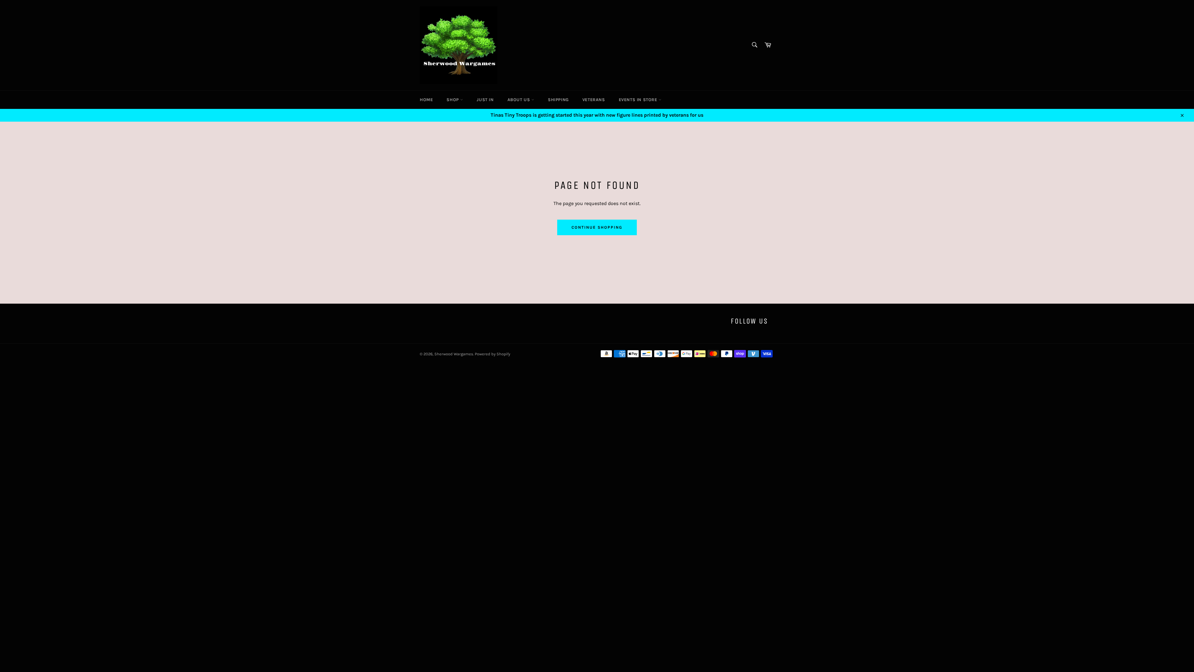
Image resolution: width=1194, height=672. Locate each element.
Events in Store (639, 99)
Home (426, 99)
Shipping (558, 99)
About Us (519, 99)
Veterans (593, 99)
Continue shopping (597, 227)
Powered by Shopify (492, 354)
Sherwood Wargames (453, 354)
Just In (485, 99)
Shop (453, 99)
